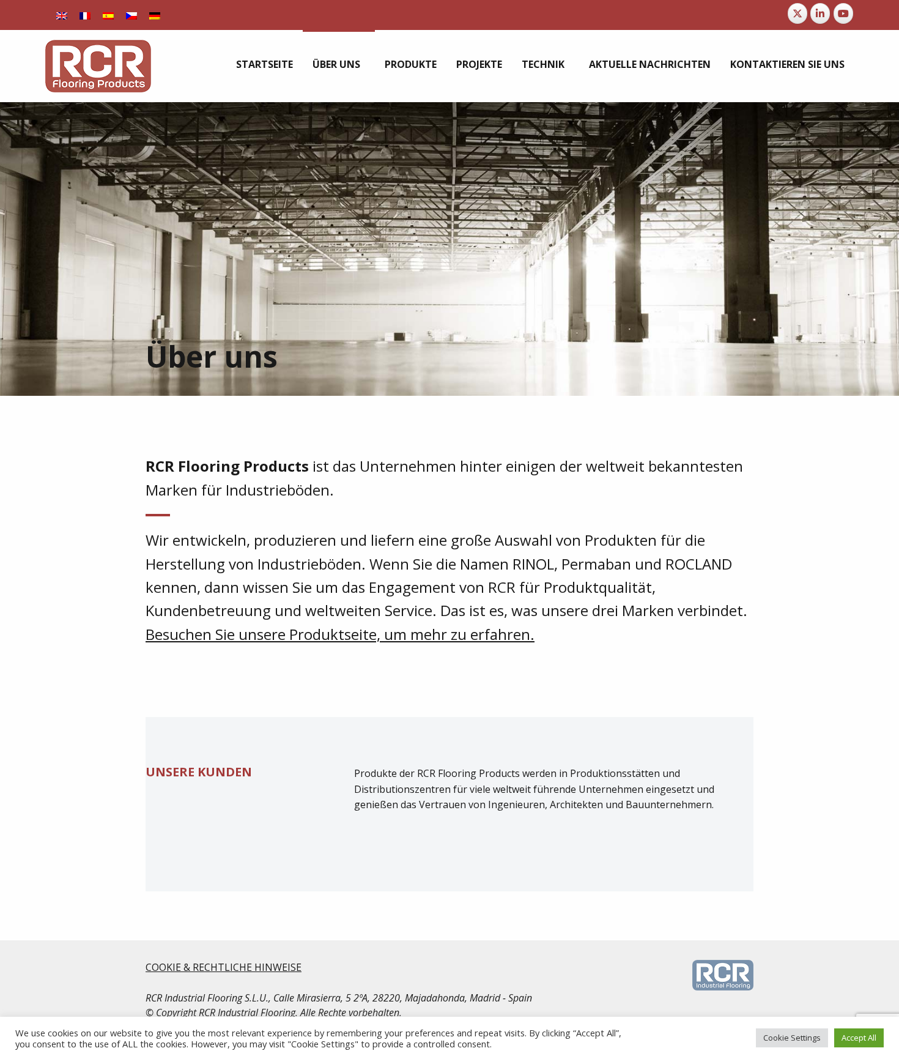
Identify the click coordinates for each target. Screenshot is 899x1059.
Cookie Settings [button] (792, 1037)
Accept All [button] (859, 1037)
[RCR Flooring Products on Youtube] (843, 13)
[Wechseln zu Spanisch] (108, 15)
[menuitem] (264, 64)
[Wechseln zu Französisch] (85, 15)
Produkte (411, 64)
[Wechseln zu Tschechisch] (131, 15)
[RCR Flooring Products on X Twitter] (797, 13)
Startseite (264, 64)
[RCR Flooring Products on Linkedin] (820, 13)
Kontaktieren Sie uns (787, 64)
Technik (543, 64)
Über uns (336, 64)
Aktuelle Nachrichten (650, 64)
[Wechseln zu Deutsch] (154, 15)
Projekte (479, 64)
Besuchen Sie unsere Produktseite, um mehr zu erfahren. (340, 634)
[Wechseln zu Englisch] (61, 15)
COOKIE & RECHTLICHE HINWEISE (224, 967)
